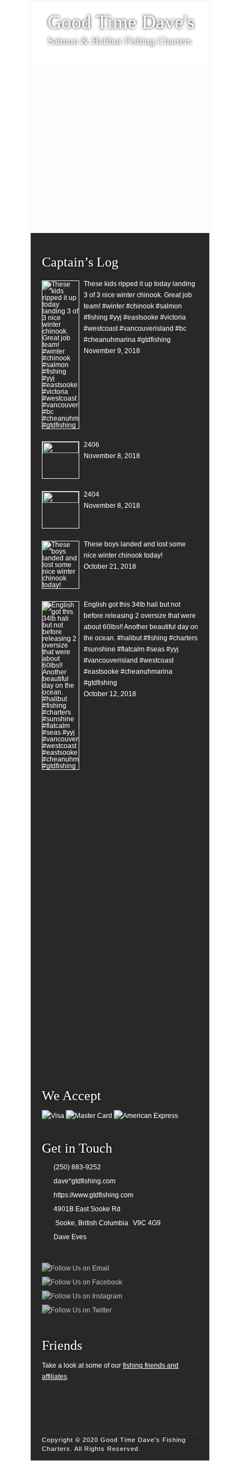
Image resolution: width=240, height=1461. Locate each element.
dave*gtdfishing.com (85, 1181)
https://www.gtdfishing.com (93, 1195)
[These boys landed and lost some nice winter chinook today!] (60, 565)
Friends (62, 1345)
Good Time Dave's (121, 22)
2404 (91, 494)
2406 (91, 445)
